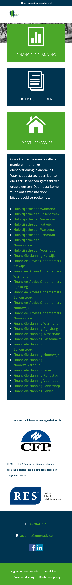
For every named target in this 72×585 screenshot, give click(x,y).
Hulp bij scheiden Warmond (34, 209)
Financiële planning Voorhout (35, 380)
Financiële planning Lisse (32, 370)
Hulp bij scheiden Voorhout (34, 250)
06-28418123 (38, 524)
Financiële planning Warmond (35, 323)
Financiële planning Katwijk (34, 255)
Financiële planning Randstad (35, 375)
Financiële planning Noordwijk (36, 354)
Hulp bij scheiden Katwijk (32, 224)
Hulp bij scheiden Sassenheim (35, 219)
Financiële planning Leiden (33, 391)
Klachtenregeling (49, 577)
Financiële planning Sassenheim (37, 339)
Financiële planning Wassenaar (36, 334)
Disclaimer (51, 571)
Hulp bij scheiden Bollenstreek (36, 214)
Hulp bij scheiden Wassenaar (35, 229)
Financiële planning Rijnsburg (35, 328)
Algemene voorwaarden (25, 571)
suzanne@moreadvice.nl (37, 535)
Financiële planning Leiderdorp (36, 386)
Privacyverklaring (24, 577)
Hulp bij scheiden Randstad (34, 235)
